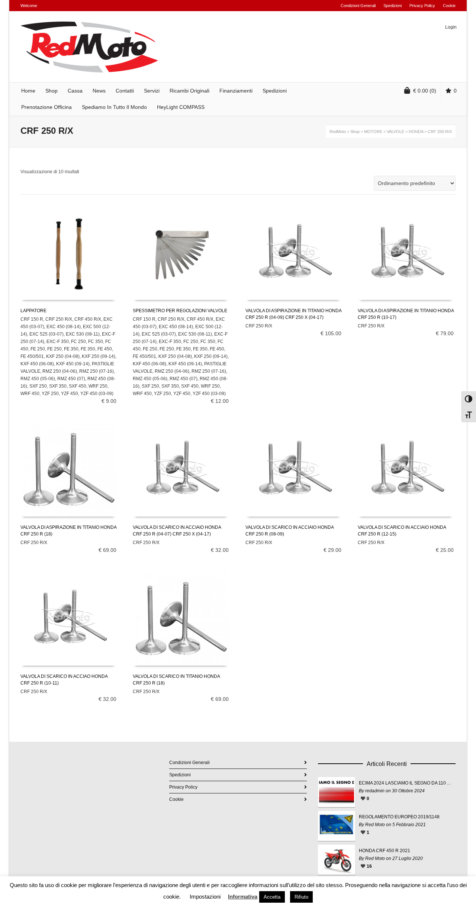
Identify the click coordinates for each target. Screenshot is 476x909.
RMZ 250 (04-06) (59, 371)
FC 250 (78, 341)
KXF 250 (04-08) (63, 356)
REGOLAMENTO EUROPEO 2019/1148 (399, 816)
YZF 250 (50, 393)
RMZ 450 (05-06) (37, 378)
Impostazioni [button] (205, 896)
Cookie (449, 5)
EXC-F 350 (57, 341)
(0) (424, 91)
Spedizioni (392, 5)
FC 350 (95, 341)
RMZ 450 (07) (71, 378)
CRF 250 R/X (58, 319)
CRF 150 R (31, 319)
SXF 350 (58, 386)
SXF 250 (38, 386)
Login (451, 27)
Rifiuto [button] (301, 897)
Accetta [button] (272, 897)
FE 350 (71, 349)
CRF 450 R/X (87, 319)
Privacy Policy (422, 5)
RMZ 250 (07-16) (96, 371)
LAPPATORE (33, 310)
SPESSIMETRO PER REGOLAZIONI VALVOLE (180, 310)
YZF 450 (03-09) (96, 393)
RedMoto (337, 131)
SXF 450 (77, 386)
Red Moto (375, 824)
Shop (355, 131)
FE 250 (37, 349)
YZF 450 (69, 393)
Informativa (242, 896)
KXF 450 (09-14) (73, 363)
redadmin (375, 790)
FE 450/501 (32, 356)
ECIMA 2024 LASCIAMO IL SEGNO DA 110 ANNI (405, 783)
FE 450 (104, 349)
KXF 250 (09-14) (98, 356)
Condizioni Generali (358, 5)
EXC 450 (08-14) (63, 326)
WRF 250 (98, 386)
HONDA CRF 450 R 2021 (384, 850)
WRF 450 (29, 393)
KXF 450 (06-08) (37, 363)
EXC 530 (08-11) (83, 334)
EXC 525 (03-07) (46, 334)
